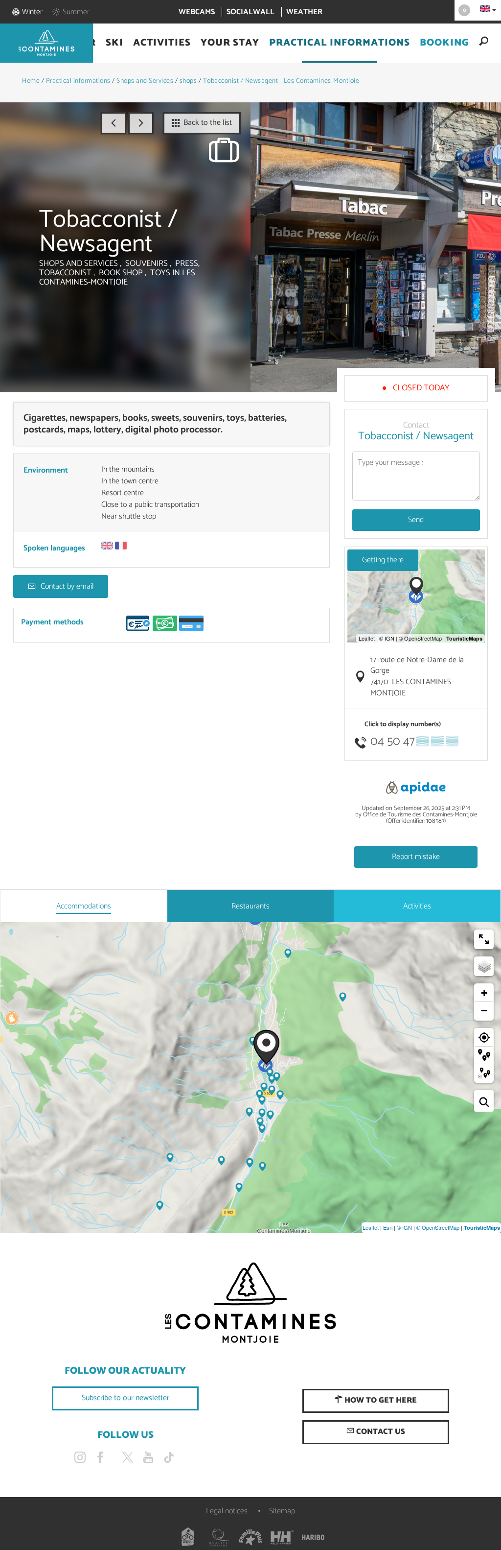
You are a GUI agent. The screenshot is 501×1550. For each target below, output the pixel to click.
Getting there (383, 560)
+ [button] (484, 993)
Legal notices (227, 1511)
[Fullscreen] (484, 939)
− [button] (484, 1010)
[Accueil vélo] (188, 1537)
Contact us (379, 1431)
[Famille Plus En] (250, 1537)
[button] (114, 43)
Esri (387, 1227)
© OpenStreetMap (437, 1227)
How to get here (379, 1400)
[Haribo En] (313, 1537)
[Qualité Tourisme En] (219, 1537)
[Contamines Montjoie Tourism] (250, 1303)
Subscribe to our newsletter (125, 1398)
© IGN (404, 1227)
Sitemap (282, 1511)
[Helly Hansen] (282, 1537)
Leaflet (371, 1227)
